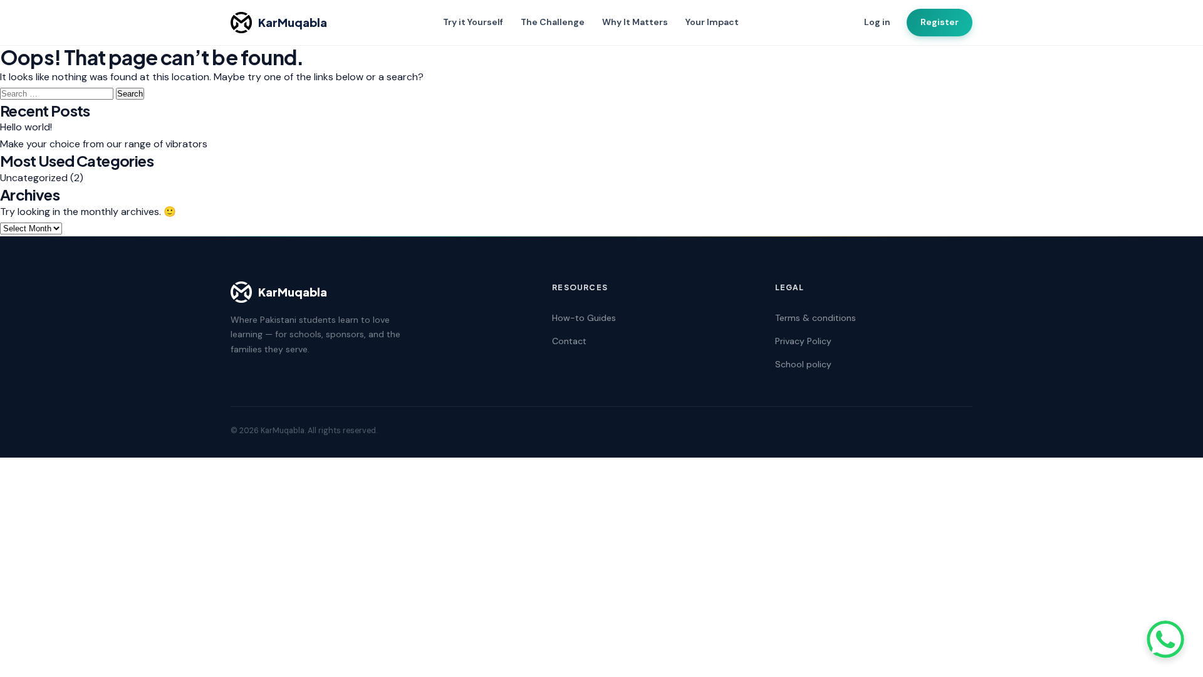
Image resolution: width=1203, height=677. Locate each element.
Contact (569, 341)
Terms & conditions (815, 317)
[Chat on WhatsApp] (1165, 639)
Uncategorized (34, 177)
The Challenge (553, 22)
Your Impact (712, 22)
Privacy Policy (803, 341)
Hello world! (26, 127)
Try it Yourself (473, 22)
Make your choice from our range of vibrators (103, 143)
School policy (803, 364)
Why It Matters (635, 22)
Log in (877, 22)
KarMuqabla (292, 22)
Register (939, 22)
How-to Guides (584, 317)
